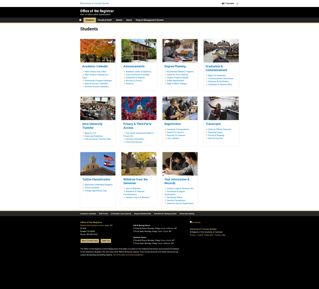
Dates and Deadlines (94, 136)
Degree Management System (150, 20)
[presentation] (97, 50)
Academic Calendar (88, 214)
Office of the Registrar (97, 11)
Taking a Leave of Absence (137, 197)
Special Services (215, 138)
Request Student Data (142, 214)
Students (89, 20)
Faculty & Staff (105, 20)
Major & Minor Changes (177, 83)
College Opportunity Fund (96, 191)
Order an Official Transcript (219, 129)
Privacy (193, 235)
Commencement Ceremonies (220, 78)
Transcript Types (215, 132)
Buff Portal (103, 214)
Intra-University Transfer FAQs (98, 139)
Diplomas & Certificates (218, 81)
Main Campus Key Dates (95, 71)
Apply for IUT (90, 133)
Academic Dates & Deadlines (138, 71)
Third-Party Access (134, 142)
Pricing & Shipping (216, 135)
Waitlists (130, 83)
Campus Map (220, 235)
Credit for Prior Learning (177, 74)
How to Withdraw (133, 188)
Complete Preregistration (178, 129)
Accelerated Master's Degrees (180, 71)
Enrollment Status (174, 197)
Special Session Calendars (96, 83)
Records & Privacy (134, 80)
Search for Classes (175, 132)
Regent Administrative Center (92, 225)
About (129, 20)
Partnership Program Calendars (98, 80)
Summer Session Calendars (97, 86)
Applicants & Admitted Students (99, 185)
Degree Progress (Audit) (177, 77)
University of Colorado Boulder (203, 229)
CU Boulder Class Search (121, 214)
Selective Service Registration (180, 203)
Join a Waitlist (173, 138)
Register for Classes (176, 135)
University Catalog (186, 214)
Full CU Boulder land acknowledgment (128, 255)
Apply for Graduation (217, 75)
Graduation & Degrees (135, 77)
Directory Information (135, 139)
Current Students (92, 188)
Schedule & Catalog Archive (165, 214)
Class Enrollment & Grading (137, 74)
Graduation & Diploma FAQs (220, 84)
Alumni (119, 20)
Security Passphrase (176, 200)
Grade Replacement (175, 80)
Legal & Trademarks (205, 235)
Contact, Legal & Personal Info (180, 188)
